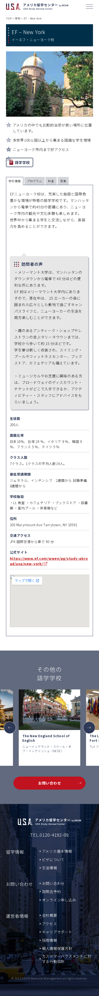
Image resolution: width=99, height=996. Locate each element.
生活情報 (49, 867)
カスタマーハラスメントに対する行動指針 (66, 959)
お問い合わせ (49, 782)
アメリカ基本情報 (57, 851)
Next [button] (89, 728)
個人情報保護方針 (57, 948)
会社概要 (49, 915)
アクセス (49, 923)
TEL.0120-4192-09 (49, 834)
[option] (49, 727)
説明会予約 (51, 891)
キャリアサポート (57, 931)
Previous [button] (10, 728)
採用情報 (49, 940)
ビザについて (53, 859)
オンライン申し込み (59, 899)
